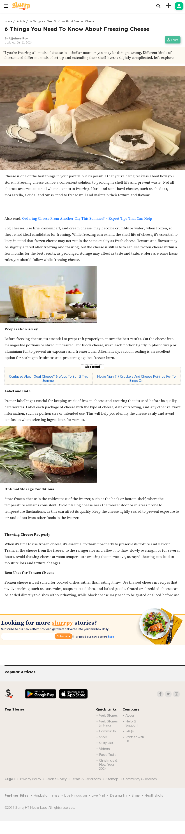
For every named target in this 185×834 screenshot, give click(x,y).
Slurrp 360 (106, 743)
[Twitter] (168, 694)
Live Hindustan (75, 795)
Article (21, 21)
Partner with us (134, 739)
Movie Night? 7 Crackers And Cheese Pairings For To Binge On (136, 379)
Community (107, 731)
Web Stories (108, 715)
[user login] (179, 6)
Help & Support (131, 723)
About (130, 715)
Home (8, 21)
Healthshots (153, 795)
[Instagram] (176, 694)
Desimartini (118, 795)
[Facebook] (160, 694)
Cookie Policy (56, 779)
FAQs (129, 731)
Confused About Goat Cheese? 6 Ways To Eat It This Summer (48, 379)
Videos (104, 749)
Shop (103, 737)
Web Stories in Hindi (108, 723)
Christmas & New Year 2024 (108, 764)
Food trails (107, 754)
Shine (136, 795)
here (110, 636)
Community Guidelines (140, 779)
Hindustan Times (46, 795)
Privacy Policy (30, 779)
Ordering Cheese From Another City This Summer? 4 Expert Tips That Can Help (87, 218)
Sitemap (112, 779)
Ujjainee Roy (18, 38)
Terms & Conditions (86, 779)
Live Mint (98, 795)
